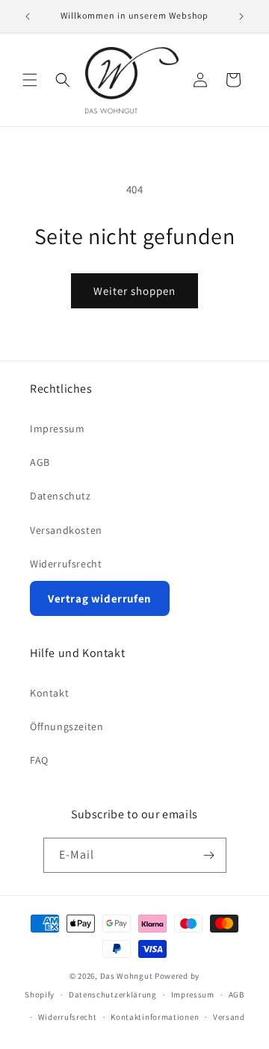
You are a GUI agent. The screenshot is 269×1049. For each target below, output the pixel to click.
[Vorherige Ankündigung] (27, 16)
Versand (229, 1017)
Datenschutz (60, 495)
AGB (40, 462)
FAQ (39, 760)
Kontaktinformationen (155, 1017)
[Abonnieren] (209, 855)
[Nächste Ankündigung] (241, 16)
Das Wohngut (126, 976)
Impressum (57, 428)
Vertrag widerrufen (100, 598)
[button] (29, 79)
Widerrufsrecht (66, 563)
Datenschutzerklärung (113, 994)
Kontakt (49, 693)
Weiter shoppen (134, 291)
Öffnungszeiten (66, 726)
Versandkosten (66, 530)
